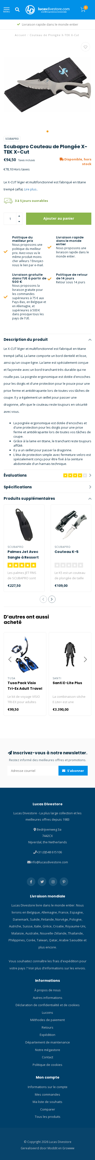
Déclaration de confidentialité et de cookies (48, 1005)
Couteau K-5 (66, 551)
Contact (47, 1057)
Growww (68, 1148)
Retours (47, 1027)
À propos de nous (47, 990)
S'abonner (75, 770)
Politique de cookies (47, 1064)
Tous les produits (47, 1116)
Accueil (20, 35)
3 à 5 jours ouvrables (31, 200)
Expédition (47, 1034)
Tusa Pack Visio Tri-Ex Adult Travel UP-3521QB (25, 688)
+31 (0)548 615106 (49, 852)
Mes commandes (47, 1094)
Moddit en (55, 1148)
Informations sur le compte (47, 1087)
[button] (47, 131)
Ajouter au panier (58, 218)
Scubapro (12, 138)
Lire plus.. (31, 189)
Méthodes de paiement (47, 1020)
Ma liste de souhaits (47, 1102)
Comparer (47, 1109)
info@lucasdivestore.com (49, 862)
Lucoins (47, 1012)
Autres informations (47, 997)
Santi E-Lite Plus (67, 682)
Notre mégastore (47, 1050)
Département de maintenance (47, 1042)
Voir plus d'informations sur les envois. (57, 968)
